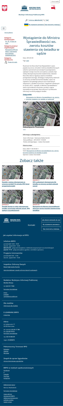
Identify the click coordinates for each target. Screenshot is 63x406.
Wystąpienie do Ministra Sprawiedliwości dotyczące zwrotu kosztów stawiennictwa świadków (46, 208)
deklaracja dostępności (11, 398)
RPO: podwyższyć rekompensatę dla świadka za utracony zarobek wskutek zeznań (45, 184)
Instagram (7, 378)
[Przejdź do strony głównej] (31, 8)
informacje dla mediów (11, 306)
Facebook (7, 370)
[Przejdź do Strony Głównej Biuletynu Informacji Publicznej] (53, 7)
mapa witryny (8, 394)
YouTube (6, 376)
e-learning (7, 315)
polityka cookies (8, 400)
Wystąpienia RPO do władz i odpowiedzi (11, 50)
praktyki (6, 294)
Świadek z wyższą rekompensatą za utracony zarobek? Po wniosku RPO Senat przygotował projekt (15, 184)
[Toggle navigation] (3, 28)
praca (5, 293)
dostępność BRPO (9, 396)
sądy (27, 61)
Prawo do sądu (12, 62)
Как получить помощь (51, 229)
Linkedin (6, 374)
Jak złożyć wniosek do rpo (51, 220)
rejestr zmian (8, 402)
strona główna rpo (11, 220)
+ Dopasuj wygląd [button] (55, 1)
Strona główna (9, 32)
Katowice (6, 349)
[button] (25, 117)
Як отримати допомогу (51, 224)
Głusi (44, 20)
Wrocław (6, 353)
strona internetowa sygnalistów (13, 361)
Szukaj (26, 20)
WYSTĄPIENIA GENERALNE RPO (10, 54)
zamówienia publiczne (10, 296)
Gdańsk (6, 351)
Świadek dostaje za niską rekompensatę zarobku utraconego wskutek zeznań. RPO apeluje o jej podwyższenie (16, 208)
